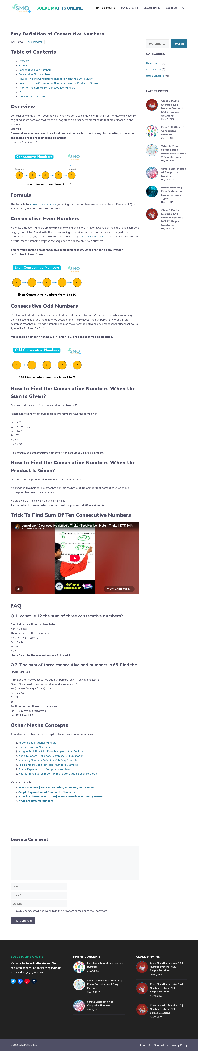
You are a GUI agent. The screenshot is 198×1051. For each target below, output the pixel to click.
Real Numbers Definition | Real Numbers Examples (48, 764)
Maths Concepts (105, 8)
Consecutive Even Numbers (34, 70)
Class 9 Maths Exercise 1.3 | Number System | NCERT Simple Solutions (166, 1009)
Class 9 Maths (129, 8)
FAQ (20, 92)
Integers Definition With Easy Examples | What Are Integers (53, 751)
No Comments (35, 42)
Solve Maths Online (59, 8)
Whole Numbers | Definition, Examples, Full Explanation (50, 756)
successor (101, 236)
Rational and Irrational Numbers (37, 742)
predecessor (86, 236)
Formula (23, 65)
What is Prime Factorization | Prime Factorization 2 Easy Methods (57, 773)
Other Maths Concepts (32, 96)
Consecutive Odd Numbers (34, 74)
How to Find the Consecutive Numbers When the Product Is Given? (58, 83)
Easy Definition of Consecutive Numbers (172, 131)
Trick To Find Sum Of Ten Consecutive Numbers (46, 87)
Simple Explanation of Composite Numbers (44, 769)
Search (179, 43)
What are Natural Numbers (34, 747)
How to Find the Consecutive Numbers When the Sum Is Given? (56, 78)
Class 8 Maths (152, 8)
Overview (23, 61)
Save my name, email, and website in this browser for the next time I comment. (61, 911)
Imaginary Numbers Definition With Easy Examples (48, 760)
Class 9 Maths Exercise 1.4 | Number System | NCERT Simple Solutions (172, 218)
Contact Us (161, 1045)
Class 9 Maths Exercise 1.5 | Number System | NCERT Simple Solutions (172, 108)
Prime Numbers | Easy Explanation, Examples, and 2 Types (56, 787)
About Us (171, 8)
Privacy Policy (178, 1045)
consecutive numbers (43, 204)
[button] (183, 8)
